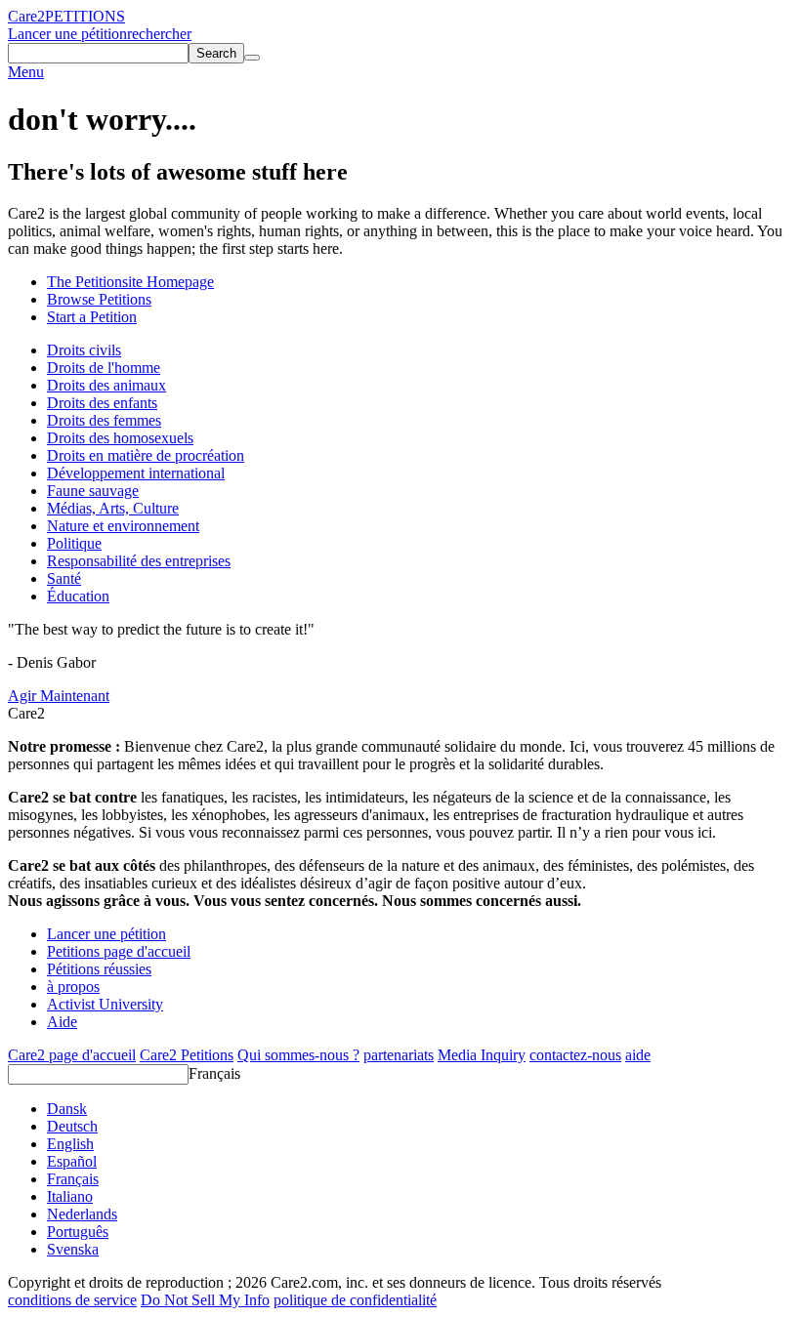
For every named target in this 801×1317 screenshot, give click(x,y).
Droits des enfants (102, 402)
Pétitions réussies (99, 969)
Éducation (78, 596)
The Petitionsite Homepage (130, 281)
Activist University (105, 1004)
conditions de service (72, 1300)
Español (72, 1161)
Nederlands (82, 1214)
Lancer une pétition (67, 33)
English (70, 1143)
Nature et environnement (123, 525)
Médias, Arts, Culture (113, 508)
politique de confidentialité (355, 1300)
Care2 (26, 16)
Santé (64, 578)
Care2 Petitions (186, 1055)
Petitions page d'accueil (118, 951)
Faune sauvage (93, 490)
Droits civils (84, 350)
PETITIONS (85, 16)
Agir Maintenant (58, 695)
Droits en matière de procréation (145, 455)
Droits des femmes (104, 420)
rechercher (159, 33)
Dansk (67, 1108)
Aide (62, 1021)
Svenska (73, 1249)
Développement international (136, 473)
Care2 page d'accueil (72, 1055)
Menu (26, 71)
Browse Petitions (99, 299)
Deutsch (72, 1126)
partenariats (398, 1055)
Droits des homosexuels (120, 438)
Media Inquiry (482, 1055)
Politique (74, 543)
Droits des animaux (106, 385)
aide (638, 1055)
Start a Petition (92, 317)
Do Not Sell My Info (205, 1300)
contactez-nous (575, 1055)
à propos (73, 986)
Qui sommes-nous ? (298, 1055)
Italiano (70, 1196)
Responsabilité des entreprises (139, 561)
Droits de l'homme (103, 367)
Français (214, 1073)
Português (77, 1231)
